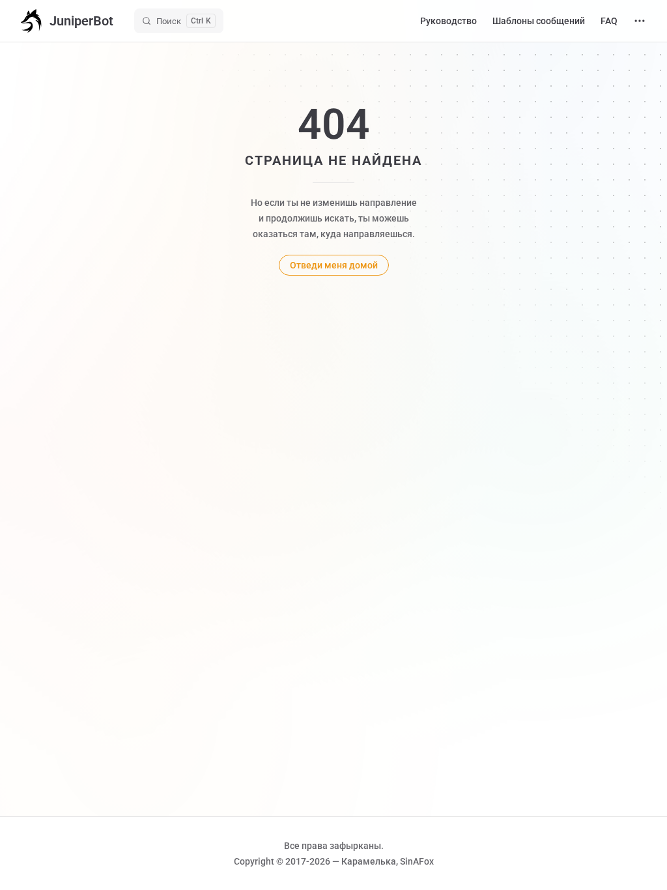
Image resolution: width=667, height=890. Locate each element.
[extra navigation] (639, 21)
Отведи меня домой (334, 265)
